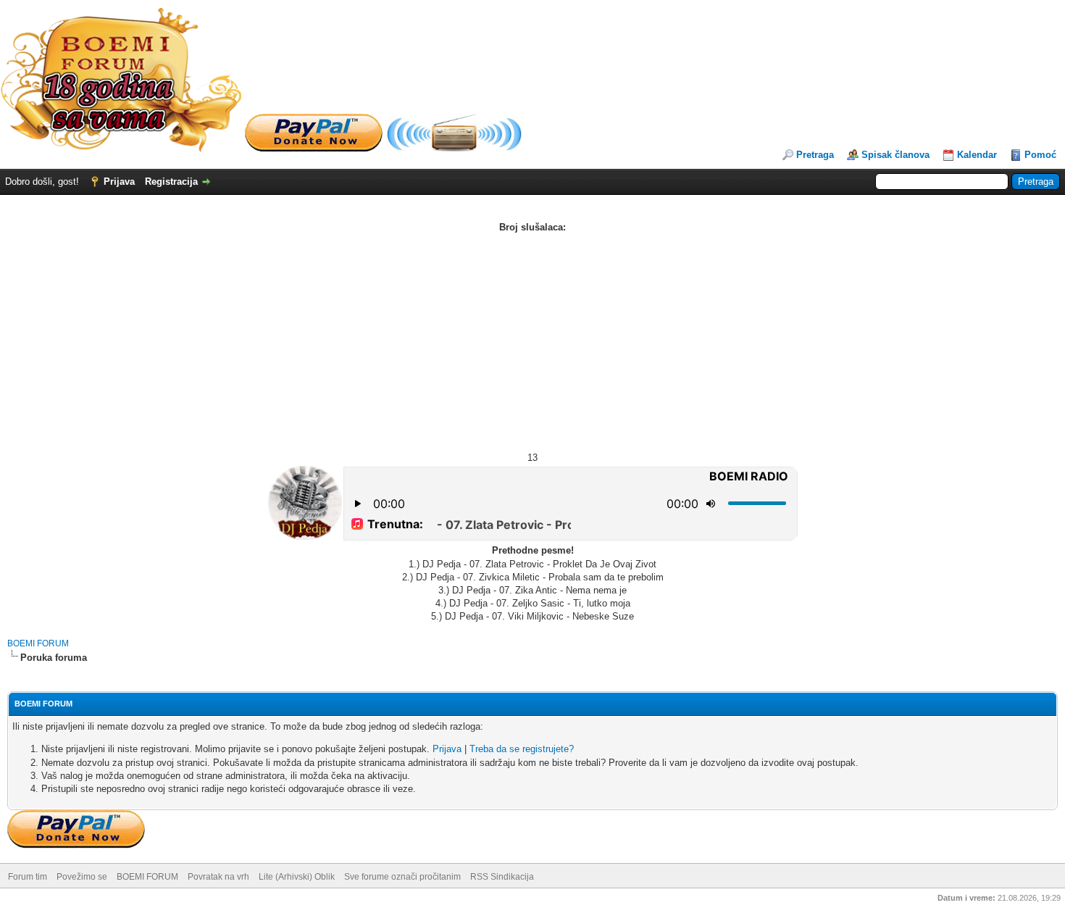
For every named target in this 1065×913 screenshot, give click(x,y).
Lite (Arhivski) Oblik (297, 877)
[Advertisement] (532, 342)
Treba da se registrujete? (521, 748)
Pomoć (1040, 154)
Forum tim (27, 877)
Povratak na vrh (218, 877)
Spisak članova (895, 154)
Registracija (171, 181)
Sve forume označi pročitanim (402, 877)
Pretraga (815, 154)
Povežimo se (82, 877)
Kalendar (977, 154)
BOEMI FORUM (38, 643)
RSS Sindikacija (502, 877)
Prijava (119, 181)
